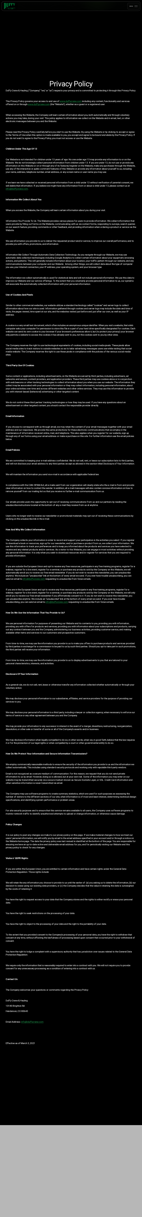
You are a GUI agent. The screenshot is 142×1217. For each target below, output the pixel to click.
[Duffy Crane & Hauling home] (13, 6)
